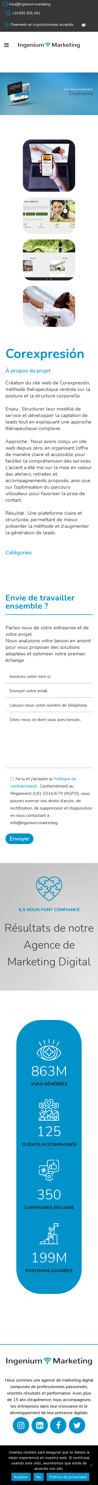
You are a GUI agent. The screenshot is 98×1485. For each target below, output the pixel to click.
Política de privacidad (68, 1477)
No (38, 1477)
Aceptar (21, 1477)
